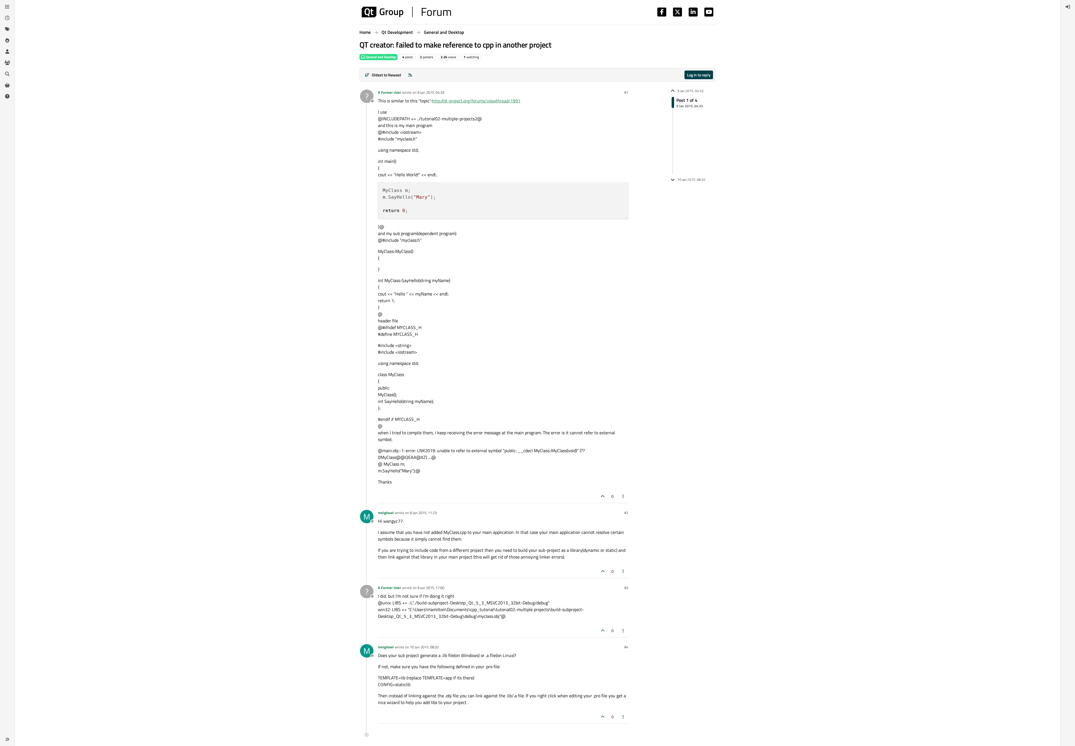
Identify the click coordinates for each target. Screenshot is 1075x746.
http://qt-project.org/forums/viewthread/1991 (476, 100)
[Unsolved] (7, 96)
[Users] (7, 51)
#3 (626, 587)
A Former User (389, 92)
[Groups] (7, 62)
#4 (626, 647)
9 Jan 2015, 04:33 (430, 92)
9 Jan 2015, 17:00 (430, 587)
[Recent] (7, 17)
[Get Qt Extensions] (7, 85)
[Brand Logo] (406, 12)
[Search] (7, 73)
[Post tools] (623, 496)
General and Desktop (380, 57)
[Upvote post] (603, 496)
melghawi (386, 512)
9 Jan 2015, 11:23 (423, 512)
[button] (7, 739)
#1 (626, 92)
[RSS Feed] (410, 75)
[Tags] (7, 29)
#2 (626, 512)
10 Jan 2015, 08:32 (424, 647)
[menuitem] (1068, 6)
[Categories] (7, 6)
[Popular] (7, 40)
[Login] (1068, 6)
